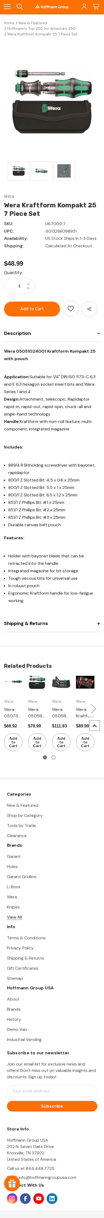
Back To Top (94, 725)
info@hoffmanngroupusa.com (47, 1177)
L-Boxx (13, 887)
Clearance (17, 835)
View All (14, 917)
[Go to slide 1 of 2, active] (45, 757)
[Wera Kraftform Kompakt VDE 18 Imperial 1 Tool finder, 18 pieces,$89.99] (85, 682)
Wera (12, 897)
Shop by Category (25, 815)
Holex (12, 866)
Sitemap (15, 978)
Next (93, 708)
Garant (14, 856)
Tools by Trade (21, 825)
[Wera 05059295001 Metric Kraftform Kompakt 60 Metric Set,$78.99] (37, 682)
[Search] (19, 6)
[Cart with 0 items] (96, 6)
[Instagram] (12, 1198)
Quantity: (13, 272)
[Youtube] (38, 1198)
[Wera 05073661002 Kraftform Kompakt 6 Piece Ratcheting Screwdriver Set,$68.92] (13, 682)
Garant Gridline (22, 876)
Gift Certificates (22, 968)
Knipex (13, 907)
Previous (5, 708)
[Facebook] (25, 1198)
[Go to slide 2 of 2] (53, 757)
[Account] (84, 6)
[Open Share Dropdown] (89, 309)
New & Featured (22, 805)
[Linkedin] (52, 1198)
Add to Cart (13, 742)
